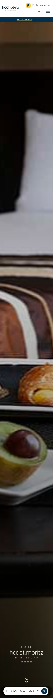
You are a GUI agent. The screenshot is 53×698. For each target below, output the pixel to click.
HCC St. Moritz (24, 19)
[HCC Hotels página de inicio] (10, 8)
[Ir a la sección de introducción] (26, 680)
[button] (34, 19)
